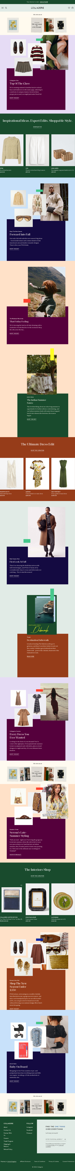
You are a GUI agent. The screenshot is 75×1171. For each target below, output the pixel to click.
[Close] (64, 568)
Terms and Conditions (54, 594)
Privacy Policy (42, 594)
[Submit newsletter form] (53, 588)
